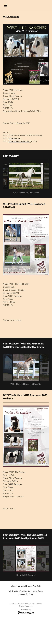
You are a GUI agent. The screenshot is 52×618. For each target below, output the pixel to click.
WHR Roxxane (15, 484)
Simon (19, 123)
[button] (8, 5)
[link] (26, 612)
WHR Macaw (14, 138)
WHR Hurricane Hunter (19, 141)
